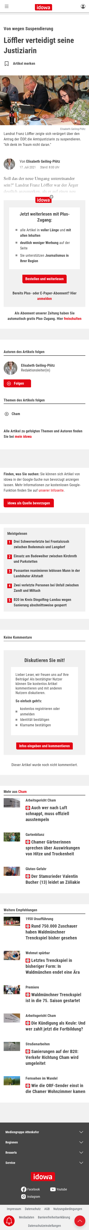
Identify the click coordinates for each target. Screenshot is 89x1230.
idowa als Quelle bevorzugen (29, 503)
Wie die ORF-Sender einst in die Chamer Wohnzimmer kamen (55, 1088)
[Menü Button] (7, 6)
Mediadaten (26, 1217)
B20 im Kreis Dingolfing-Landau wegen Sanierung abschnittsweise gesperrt (42, 602)
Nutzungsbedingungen (67, 1209)
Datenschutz (33, 1209)
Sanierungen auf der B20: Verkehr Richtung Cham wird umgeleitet (52, 1057)
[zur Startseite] (44, 1175)
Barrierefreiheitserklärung (54, 1217)
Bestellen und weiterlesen (44, 279)
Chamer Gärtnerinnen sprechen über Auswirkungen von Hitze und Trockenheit (53, 848)
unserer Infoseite (51, 490)
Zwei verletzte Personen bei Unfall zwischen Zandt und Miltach (46, 588)
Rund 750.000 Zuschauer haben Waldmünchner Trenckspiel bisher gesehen (51, 932)
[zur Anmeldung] (83, 6)
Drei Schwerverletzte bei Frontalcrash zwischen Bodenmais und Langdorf (41, 544)
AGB (47, 1209)
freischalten (72, 318)
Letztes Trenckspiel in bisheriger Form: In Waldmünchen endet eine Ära (53, 966)
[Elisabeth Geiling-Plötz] (10, 164)
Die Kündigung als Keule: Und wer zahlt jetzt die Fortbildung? (55, 1026)
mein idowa (23, 436)
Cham (16, 414)
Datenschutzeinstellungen (44, 1226)
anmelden (44, 298)
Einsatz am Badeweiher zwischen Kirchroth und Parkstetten (45, 559)
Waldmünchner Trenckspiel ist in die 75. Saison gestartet (53, 997)
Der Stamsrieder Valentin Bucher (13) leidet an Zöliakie (53, 879)
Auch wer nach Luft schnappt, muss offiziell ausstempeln (47, 813)
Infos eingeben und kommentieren (44, 746)
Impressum (14, 1209)
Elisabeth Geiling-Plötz (43, 161)
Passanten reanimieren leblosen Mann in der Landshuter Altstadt (47, 573)
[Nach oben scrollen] (79, 1220)
